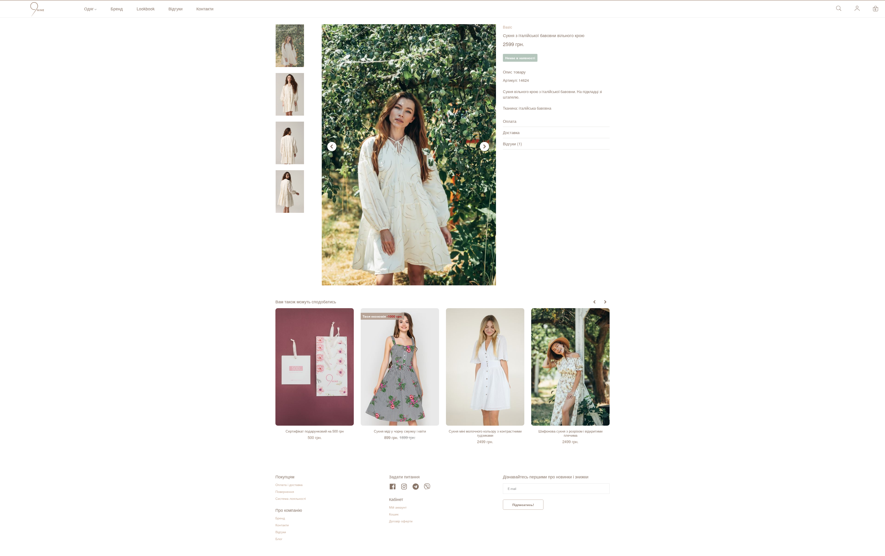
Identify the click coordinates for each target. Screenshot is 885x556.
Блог (278, 538)
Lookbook (146, 9)
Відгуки (175, 9)
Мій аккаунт (398, 507)
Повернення (284, 491)
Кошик (393, 514)
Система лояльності (290, 498)
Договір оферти (401, 521)
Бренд (117, 9)
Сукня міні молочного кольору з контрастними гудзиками (485, 433)
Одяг (89, 9)
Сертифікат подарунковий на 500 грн (315, 431)
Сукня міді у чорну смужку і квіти (400, 431)
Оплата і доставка (289, 484)
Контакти (204, 9)
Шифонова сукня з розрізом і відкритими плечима (570, 433)
